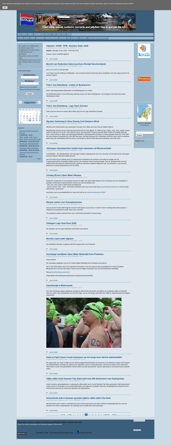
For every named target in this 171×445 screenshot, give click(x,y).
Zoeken (68, 34)
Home (19, 34)
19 (27, 118)
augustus (29, 102)
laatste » (115, 414)
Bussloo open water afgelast (59, 239)
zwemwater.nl (144, 125)
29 (36, 120)
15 (36, 116)
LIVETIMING (48, 34)
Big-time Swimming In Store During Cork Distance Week (72, 121)
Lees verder (53, 59)
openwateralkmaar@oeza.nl (110, 187)
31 (21, 122)
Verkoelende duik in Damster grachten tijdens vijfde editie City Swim (78, 398)
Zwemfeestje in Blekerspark (59, 285)
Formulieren (62, 38)
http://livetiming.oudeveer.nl (60, 272)
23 (40, 118)
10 (83, 414)
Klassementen (40, 38)
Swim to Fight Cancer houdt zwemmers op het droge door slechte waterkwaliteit (84, 357)
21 (33, 118)
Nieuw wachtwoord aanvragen (30, 89)
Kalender (32, 38)
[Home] (26, 25)
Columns (24, 34)
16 (40, 116)
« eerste (62, 414)
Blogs (54, 34)
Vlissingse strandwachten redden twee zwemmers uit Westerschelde (78, 148)
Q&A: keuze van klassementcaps (98, 38)
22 (36, 118)
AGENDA (26, 38)
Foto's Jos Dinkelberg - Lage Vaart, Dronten (67, 106)
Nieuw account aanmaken (28, 87)
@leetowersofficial (52, 70)
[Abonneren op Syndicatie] (137, 144)
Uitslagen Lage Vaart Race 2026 (61, 223)
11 (24, 116)
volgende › (106, 414)
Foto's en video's (39, 34)
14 (96, 414)
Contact (63, 34)
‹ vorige (69, 414)
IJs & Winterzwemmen (52, 38)
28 (33, 120)
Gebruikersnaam (29, 75)
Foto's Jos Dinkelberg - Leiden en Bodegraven (68, 85)
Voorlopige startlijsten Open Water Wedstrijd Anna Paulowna (75, 254)
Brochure (20, 38)
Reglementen (83, 38)
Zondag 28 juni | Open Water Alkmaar (63, 175)
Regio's (58, 34)
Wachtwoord (30, 81)
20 (30, 118)
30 (40, 120)
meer (39, 159)
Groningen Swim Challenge (29, 148)
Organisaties (74, 38)
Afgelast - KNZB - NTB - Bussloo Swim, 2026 (67, 46)
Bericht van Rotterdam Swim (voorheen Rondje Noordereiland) (76, 64)
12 (27, 116)
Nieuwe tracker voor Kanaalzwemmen (64, 202)
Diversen (30, 34)
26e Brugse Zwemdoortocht (29, 144)
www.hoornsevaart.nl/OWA (96, 192)
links (68, 38)
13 (92, 414)
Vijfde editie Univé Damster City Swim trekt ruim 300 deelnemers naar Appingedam (85, 379)
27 (30, 120)
